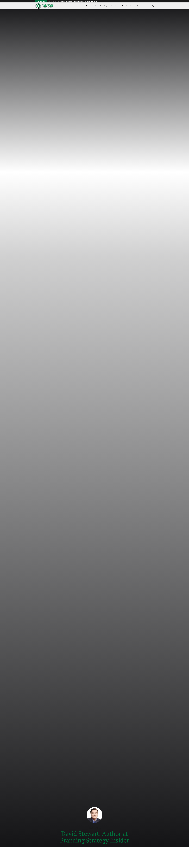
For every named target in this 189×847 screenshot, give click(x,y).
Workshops (114, 6)
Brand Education (127, 6)
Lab (95, 6)
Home (90, 828)
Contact (139, 6)
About (88, 6)
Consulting (103, 6)
